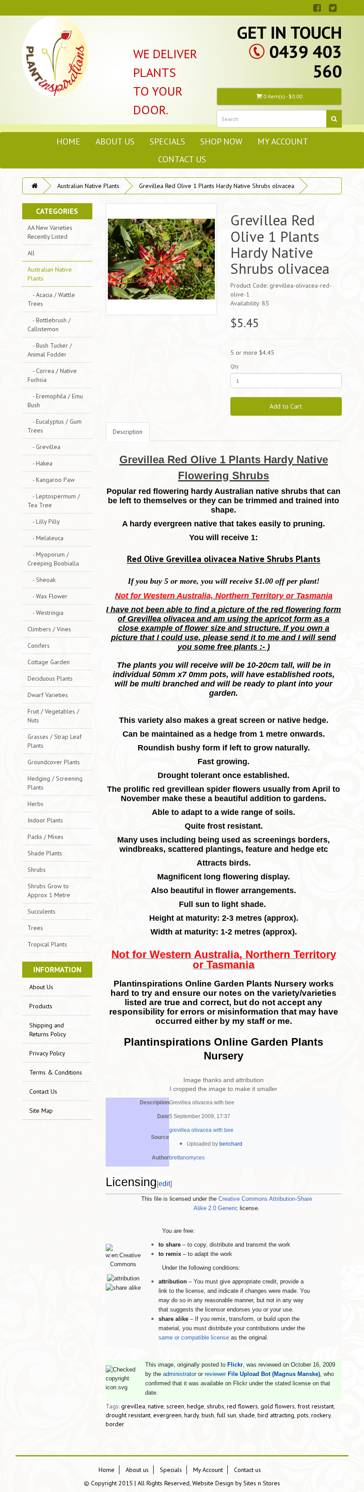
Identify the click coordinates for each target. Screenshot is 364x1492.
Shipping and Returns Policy (47, 1029)
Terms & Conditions (55, 1072)
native (156, 1406)
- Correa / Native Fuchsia (52, 375)
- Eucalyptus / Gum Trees (55, 425)
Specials (167, 141)
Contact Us (43, 1091)
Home (68, 141)
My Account (282, 141)
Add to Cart (285, 406)
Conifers (39, 646)
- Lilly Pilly (44, 521)
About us (115, 141)
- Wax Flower (47, 596)
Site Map (41, 1111)
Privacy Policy (47, 1053)
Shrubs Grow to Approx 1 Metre (49, 890)
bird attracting (275, 1415)
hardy (191, 1415)
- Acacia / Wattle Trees (51, 299)
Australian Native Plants (88, 186)
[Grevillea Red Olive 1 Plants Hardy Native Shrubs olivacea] (161, 259)
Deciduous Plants (50, 678)
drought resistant (128, 1415)
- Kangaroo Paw (51, 480)
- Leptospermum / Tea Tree (54, 500)
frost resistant (315, 1406)
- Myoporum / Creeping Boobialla (53, 558)
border (115, 1424)
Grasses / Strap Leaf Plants (55, 741)
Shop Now (221, 141)
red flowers (242, 1406)
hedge (195, 1406)
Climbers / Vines (49, 629)
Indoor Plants (45, 820)
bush (208, 1415)
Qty (234, 366)
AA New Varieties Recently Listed (50, 232)
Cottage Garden (49, 662)
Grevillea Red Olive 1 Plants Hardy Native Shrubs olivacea (216, 186)
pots (303, 1415)
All (31, 253)
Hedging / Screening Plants (55, 782)
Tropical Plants (47, 944)
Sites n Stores (261, 1483)
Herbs (36, 804)
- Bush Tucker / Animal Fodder (50, 349)
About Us (41, 987)
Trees (35, 928)
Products (40, 1006)
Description (127, 432)
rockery (321, 1415)
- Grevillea (44, 447)
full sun (226, 1415)
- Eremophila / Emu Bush (55, 400)
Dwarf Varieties (48, 695)
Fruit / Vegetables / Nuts (53, 715)
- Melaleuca (45, 538)
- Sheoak (41, 580)
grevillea (133, 1406)
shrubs (215, 1406)
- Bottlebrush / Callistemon (49, 324)
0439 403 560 (305, 61)
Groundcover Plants (54, 762)
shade (247, 1415)
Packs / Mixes (45, 837)
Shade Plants (45, 853)
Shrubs (37, 870)
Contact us (182, 158)
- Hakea (40, 463)
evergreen (167, 1415)
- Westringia (45, 613)
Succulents (41, 911)
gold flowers (278, 1406)
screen (175, 1406)
